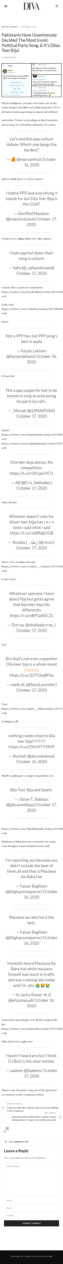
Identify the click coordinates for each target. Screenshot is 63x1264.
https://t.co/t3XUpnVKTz (32, 473)
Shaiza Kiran (10, 57)
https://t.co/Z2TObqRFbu (31, 675)
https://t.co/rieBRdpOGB (31, 532)
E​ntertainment (10, 27)
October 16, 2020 (31, 761)
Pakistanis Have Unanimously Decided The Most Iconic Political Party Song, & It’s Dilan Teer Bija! (31, 42)
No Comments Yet (18, 1142)
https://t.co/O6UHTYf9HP (32, 746)
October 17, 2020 (31, 273)
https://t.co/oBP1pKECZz (31, 615)
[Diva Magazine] (31, 6)
